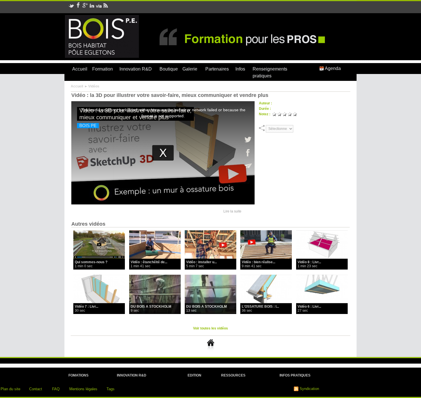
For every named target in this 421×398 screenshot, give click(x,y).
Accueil (79, 69)
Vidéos (93, 86)
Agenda (332, 68)
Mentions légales (83, 389)
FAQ (56, 389)
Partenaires (217, 69)
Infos (240, 69)
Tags (111, 389)
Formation (102, 69)
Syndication (309, 389)
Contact (35, 389)
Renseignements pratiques (270, 72)
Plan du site (10, 389)
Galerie (189, 69)
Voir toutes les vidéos (210, 328)
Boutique (169, 69)
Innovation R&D (135, 69)
